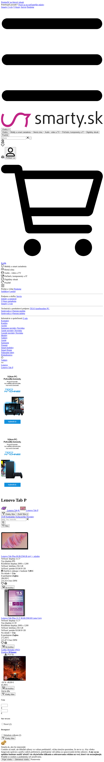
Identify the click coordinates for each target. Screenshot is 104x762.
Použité (5, 135)
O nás (25, 318)
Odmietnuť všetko (22, 759)
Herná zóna (37, 132)
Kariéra (4, 323)
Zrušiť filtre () (23, 514)
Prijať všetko (7, 759)
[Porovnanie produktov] (3, 158)
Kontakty (5, 321)
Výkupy (16, 7)
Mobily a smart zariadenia (20, 132)
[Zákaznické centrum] (2, 142)
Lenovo (4, 365)
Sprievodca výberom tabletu (13, 313)
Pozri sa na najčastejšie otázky (31, 5)
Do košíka (9, 588)
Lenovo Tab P (7, 367)
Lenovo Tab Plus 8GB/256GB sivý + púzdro (20, 556)
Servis (23, 7)
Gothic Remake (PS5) (10, 650)
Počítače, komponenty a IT (73, 132)
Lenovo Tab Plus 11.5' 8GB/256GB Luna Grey (21, 618)
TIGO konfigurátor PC (39, 308)
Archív (4, 325)
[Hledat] (30, 138)
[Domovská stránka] (52, 119)
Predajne (30, 7)
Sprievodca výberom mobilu (13, 311)
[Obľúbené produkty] (2, 146)
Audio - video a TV (52, 132)
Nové (8, 724)
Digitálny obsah (92, 132)
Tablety (4, 360)
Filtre (6, 526)
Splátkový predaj (8, 291)
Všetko (5, 132)
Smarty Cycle (7, 7)
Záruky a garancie (9, 299)
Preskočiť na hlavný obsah (12, 2)
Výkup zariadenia (8, 301)
